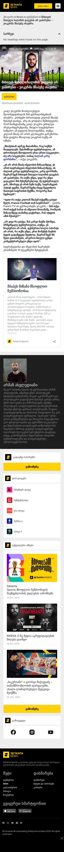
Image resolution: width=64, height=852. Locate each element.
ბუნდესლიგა (21, 500)
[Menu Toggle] (58, 6)
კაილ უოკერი (31, 103)
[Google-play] (21, 823)
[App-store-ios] (17, 823)
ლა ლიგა (19, 510)
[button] (59, 34)
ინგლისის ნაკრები (12, 103)
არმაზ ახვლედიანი (18, 48)
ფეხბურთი (32, 16)
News (19, 16)
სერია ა (18, 521)
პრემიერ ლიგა (22, 489)
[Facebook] (3, 823)
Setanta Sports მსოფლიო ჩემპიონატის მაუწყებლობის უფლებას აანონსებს (30, 589)
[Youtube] (12, 823)
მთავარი (8, 16)
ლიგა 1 (18, 531)
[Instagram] (8, 823)
